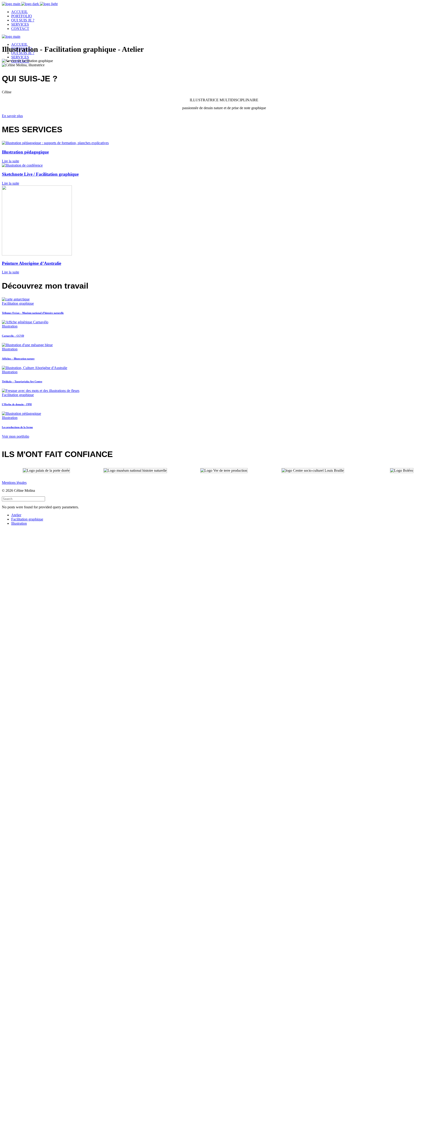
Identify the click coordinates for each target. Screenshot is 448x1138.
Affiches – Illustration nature (18, 358)
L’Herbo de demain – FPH (17, 404)
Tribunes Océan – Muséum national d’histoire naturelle (33, 312)
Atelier (16, 515)
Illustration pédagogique (25, 152)
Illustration (10, 326)
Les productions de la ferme (17, 427)
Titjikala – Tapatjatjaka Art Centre (22, 381)
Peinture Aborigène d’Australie (31, 263)
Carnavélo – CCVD (13, 335)
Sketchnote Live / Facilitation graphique (40, 174)
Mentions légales (14, 483)
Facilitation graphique (18, 303)
